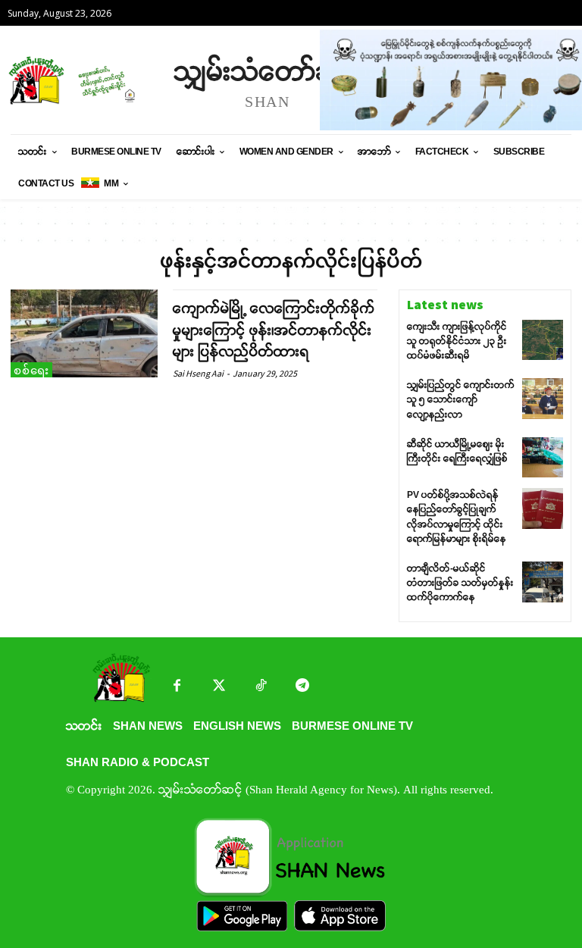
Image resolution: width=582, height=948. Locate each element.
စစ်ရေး (31, 370)
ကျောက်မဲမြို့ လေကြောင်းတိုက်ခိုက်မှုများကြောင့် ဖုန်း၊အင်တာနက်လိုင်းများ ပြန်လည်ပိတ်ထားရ (274, 330)
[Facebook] (177, 687)
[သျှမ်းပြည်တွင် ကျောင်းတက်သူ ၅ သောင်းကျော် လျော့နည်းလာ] (542, 398)
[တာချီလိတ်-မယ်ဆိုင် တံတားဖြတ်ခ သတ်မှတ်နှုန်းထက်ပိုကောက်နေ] (542, 582)
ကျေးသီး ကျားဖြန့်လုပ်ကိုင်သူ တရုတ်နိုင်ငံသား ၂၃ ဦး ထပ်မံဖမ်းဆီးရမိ (457, 341)
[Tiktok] (260, 687)
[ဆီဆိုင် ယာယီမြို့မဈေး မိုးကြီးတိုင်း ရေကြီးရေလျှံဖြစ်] (542, 457)
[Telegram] (302, 687)
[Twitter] (219, 687)
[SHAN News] (83, 80)
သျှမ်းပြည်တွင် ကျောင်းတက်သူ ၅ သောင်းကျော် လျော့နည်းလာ (461, 399)
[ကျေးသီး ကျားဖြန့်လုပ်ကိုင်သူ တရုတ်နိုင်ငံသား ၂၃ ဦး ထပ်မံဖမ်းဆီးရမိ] (542, 340)
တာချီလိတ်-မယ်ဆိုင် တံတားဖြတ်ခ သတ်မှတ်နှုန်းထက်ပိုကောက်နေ (460, 582)
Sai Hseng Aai (198, 373)
